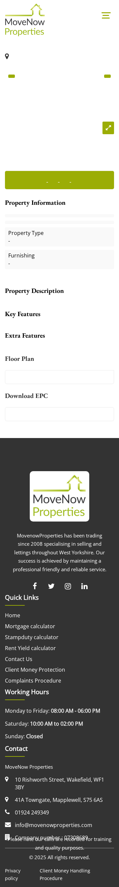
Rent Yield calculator (30, 648)
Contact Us (18, 659)
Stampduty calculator (32, 637)
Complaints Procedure (33, 680)
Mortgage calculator (30, 626)
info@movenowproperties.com (53, 825)
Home (12, 615)
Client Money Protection (35, 669)
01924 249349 (32, 812)
